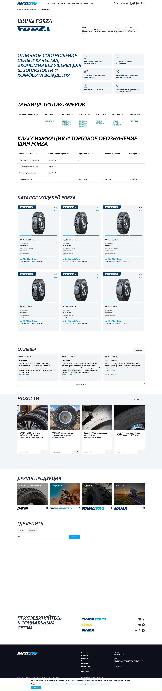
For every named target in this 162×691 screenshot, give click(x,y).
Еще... (92, 3)
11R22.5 (115, 121)
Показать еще (81, 385)
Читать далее (24, 374)
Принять (35, 687)
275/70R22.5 (134, 121)
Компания (84, 3)
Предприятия (85, 666)
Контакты (84, 658)
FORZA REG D (27, 307)
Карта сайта (85, 671)
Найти (74, 537)
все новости (138, 399)
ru (118, 3)
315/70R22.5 (66, 123)
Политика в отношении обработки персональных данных (87, 684)
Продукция (85, 663)
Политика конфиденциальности (92, 677)
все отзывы (138, 350)
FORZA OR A (111, 240)
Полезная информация (89, 669)
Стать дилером (73, 3)
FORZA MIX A (70, 240)
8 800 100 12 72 (137, 3)
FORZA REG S (69, 307)
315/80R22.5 (66, 125)
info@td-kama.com (119, 666)
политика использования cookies (52, 684)
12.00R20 (99, 121)
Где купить (61, 3)
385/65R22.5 (49, 121)
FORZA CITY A (27, 240)
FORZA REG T (112, 307)
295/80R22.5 (66, 121)
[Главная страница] (27, 3)
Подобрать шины (48, 3)
